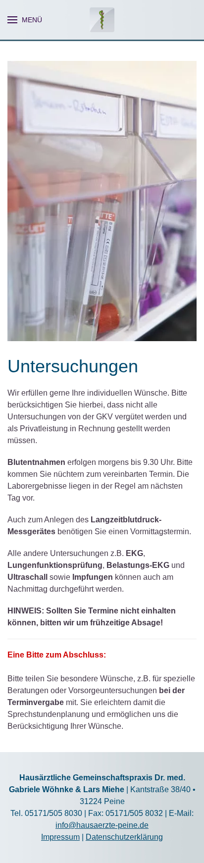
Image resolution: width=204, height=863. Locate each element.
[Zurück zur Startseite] (102, 20)
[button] (24, 20)
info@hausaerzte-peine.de (102, 825)
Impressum (60, 837)
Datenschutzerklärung (124, 837)
